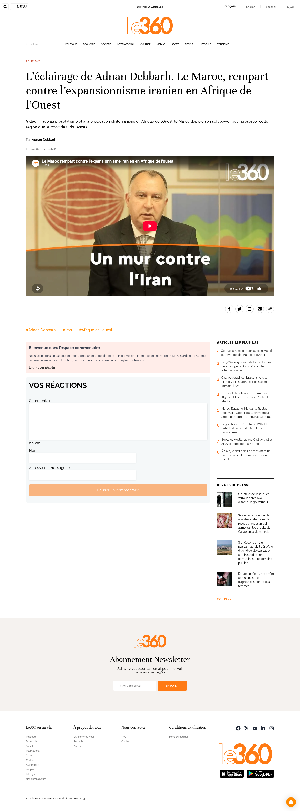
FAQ (123, 736)
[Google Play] (260, 773)
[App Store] (232, 773)
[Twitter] (246, 728)
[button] (291, 802)
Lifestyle (205, 44)
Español (271, 6)
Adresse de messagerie (49, 468)
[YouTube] (254, 728)
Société (106, 44)
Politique (71, 44)
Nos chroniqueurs (36, 779)
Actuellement (33, 44)
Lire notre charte (42, 368)
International (125, 44)
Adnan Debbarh (44, 140)
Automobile (32, 764)
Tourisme (223, 44)
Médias (161, 44)
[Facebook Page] (238, 728)
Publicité (78, 741)
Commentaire (41, 400)
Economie (89, 44)
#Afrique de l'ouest (95, 330)
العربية (290, 6)
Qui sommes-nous (84, 736)
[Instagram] (271, 728)
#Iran (67, 330)
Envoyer (172, 685)
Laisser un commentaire (118, 490)
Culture (145, 44)
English (250, 6)
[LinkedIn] (263, 728)
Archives (78, 746)
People (189, 44)
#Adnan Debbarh (41, 330)
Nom (33, 450)
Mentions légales (178, 736)
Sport (175, 44)
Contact (125, 741)
